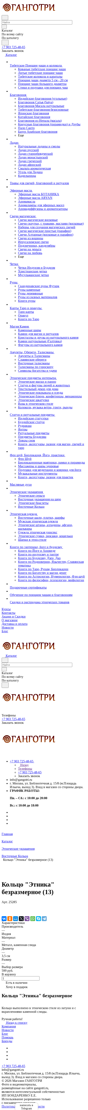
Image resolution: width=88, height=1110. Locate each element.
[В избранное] (3, 906)
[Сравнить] (4, 910)
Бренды (7, 1041)
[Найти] (5, 42)
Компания (9, 1026)
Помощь (7, 1037)
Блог (5, 1033)
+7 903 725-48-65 (13, 47)
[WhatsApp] (32, 918)
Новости (8, 1030)
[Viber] (27, 918)
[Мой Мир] (15, 918)
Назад (23, 765)
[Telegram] (44, 918)
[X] (21, 918)
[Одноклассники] (9, 918)
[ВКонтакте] (4, 918)
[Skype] (38, 918)
